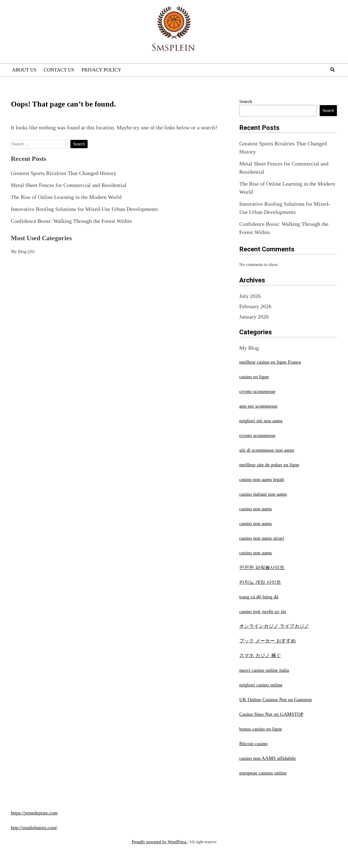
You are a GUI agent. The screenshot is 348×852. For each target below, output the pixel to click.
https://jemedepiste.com (34, 813)
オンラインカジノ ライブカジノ (274, 626)
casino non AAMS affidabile (267, 758)
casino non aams (255, 508)
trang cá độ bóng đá (258, 597)
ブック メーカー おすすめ (267, 641)
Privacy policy (101, 70)
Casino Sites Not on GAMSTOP (271, 714)
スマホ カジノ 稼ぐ (260, 655)
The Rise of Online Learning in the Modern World (66, 197)
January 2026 (254, 317)
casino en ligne (254, 376)
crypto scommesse (257, 391)
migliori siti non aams (260, 420)
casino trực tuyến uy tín (262, 611)
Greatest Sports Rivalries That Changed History (63, 173)
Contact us (59, 70)
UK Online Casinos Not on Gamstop (275, 699)
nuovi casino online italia (264, 670)
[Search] (332, 69)
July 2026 (250, 296)
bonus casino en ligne (260, 729)
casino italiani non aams (263, 494)
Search (245, 101)
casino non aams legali (261, 479)
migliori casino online (260, 685)
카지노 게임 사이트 (260, 582)
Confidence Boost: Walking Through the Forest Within (71, 221)
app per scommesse (258, 406)
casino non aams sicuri (261, 538)
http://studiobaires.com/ (34, 827)
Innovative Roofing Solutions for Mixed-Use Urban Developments (84, 209)
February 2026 (255, 306)
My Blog (18, 251)
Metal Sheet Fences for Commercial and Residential (68, 185)
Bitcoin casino (253, 743)
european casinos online (263, 773)
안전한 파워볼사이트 (262, 567)
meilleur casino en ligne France (270, 362)
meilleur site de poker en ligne (269, 464)
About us (24, 70)
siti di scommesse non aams (266, 450)
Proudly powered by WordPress (159, 841)
